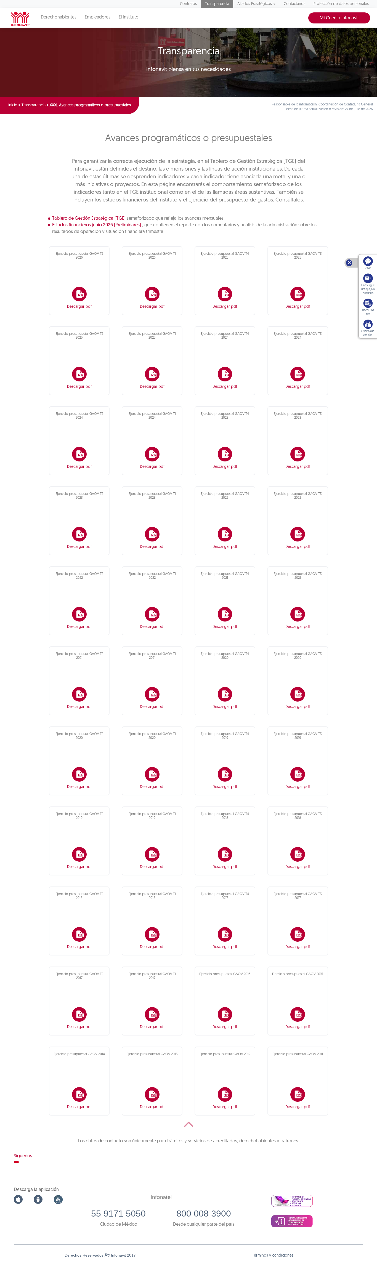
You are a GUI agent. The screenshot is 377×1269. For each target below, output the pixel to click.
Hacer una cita (368, 312)
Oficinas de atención (368, 333)
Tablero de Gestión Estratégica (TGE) (89, 218)
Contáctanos (294, 4)
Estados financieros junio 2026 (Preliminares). (97, 225)
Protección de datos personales (341, 4)
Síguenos (23, 1156)
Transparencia (217, 4)
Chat (368, 268)
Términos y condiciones (272, 1256)
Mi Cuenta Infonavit (339, 18)
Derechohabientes (58, 17)
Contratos (188, 4)
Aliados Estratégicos (254, 4)
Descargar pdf (79, 307)
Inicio (12, 105)
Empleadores (97, 17)
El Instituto (129, 17)
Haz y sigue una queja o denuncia (368, 289)
